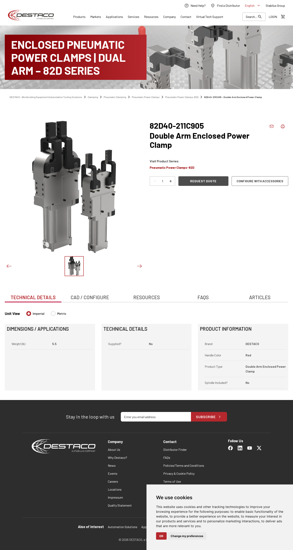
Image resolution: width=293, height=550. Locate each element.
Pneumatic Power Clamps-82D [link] (182, 97)
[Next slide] (139, 266)
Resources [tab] (146, 297)
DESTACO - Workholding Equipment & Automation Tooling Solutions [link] (46, 97)
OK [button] (161, 536)
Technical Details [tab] (33, 297)
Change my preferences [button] (187, 536)
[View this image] (74, 266)
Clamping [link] (93, 97)
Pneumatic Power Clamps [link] (146, 97)
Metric (61, 313)
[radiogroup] (46, 315)
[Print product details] (282, 126)
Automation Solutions (122, 527)
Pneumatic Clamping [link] (115, 97)
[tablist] (146, 295)
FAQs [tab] (203, 297)
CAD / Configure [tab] (90, 297)
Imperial (38, 313)
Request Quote (203, 181)
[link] (195, 5)
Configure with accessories (260, 181)
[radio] (28, 313)
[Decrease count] (154, 181)
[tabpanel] (146, 348)
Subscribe (206, 417)
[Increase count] (170, 181)
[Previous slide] (9, 266)
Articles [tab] (259, 297)
